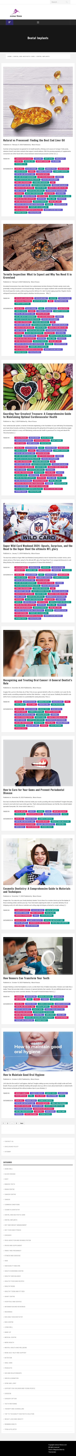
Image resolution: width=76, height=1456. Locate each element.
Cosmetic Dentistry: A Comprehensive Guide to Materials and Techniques (36, 890)
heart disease (56, 440)
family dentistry (37, 913)
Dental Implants (42, 174)
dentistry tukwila (22, 913)
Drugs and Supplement (50, 179)
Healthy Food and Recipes (24, 187)
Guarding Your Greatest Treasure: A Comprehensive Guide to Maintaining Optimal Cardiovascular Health (37, 415)
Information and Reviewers (56, 190)
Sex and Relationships (23, 201)
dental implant (21, 811)
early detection (29, 701)
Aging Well (19, 168)
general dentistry (45, 996)
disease (40, 811)
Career (31, 171)
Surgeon (49, 204)
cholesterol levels (41, 440)
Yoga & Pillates (35, 212)
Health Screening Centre (41, 185)
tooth (65, 814)
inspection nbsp (65, 298)
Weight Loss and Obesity (53, 209)
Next (21, 1123)
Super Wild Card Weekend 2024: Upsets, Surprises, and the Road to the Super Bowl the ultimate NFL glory (37, 547)
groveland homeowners (24, 298)
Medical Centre (30, 196)
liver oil (19, 161)
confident (19, 996)
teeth (36, 915)
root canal (32, 704)
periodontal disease (35, 814)
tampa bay (56, 570)
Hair (52, 182)
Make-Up (18, 196)
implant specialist (60, 811)
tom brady (66, 570)
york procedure (57, 704)
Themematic (52, 1452)
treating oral (44, 704)
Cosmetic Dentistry (61, 171)
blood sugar (34, 437)
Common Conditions (44, 171)
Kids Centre (49, 193)
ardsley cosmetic (22, 1093)
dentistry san (30, 996)
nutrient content (43, 161)
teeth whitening (46, 915)
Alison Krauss (36, 145)
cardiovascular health (24, 158)
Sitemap (8, 1151)
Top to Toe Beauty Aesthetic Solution (28, 209)
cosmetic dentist (37, 1093)
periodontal (20, 814)
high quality (60, 158)
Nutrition (41, 198)
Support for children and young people (29, 204)
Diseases (59, 177)
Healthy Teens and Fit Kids (57, 187)
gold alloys (50, 913)
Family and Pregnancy (23, 182)
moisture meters (40, 301)
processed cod (21, 164)
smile (29, 999)
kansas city (20, 570)
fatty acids (49, 158)
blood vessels (47, 437)
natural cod (29, 161)
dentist (18, 701)
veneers (45, 999)
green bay (45, 567)
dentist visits (51, 1093)
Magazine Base (58, 1449)
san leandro (20, 999)
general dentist (44, 701)
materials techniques (23, 915)
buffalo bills (34, 567)
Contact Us (9, 1141)
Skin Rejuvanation (40, 201)
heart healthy (33, 443)
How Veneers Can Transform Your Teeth (26, 978)
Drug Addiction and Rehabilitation (27, 179)
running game (31, 570)
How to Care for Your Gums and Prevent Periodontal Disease (33, 791)
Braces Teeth (50, 168)
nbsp (50, 301)
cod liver (38, 158)
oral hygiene (52, 1096)
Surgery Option (61, 204)
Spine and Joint (55, 201)
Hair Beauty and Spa (22, 185)
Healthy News (40, 187)
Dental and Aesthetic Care (25, 174)
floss (48, 811)
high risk (53, 298)
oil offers (55, 161)
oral (67, 701)
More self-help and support (25, 198)
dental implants (52, 910)
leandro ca (59, 996)
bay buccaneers (21, 567)
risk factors (45, 443)
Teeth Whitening (21, 207)
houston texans (58, 567)
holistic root (57, 701)
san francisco (44, 570)
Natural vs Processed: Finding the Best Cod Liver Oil (34, 140)
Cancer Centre (21, 171)
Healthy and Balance (60, 185)
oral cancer (20, 704)
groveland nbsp (41, 298)
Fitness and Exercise (41, 182)
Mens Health (42, 196)
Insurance (19, 193)
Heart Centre (20, 190)
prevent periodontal (52, 814)
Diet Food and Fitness (46, 177)
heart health (20, 443)
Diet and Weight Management (25, 177)
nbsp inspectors (61, 301)
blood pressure (21, 437)
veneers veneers (56, 999)
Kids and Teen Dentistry (34, 193)
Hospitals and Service (35, 190)
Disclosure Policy (11, 1146)
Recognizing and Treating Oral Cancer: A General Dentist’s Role (37, 681)
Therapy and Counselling (38, 207)
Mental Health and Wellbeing (60, 196)
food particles (21, 1096)
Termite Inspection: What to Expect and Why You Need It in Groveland (37, 275)
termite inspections (22, 303)
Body (41, 168)
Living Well (60, 193)
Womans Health (21, 212)
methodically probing (23, 301)
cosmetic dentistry (22, 910)
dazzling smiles (37, 910)
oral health (40, 1096)
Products (61, 198)
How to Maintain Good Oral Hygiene (23, 1075)
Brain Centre (63, 168)
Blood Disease (31, 168)
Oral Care (51, 198)
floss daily (62, 1093)
